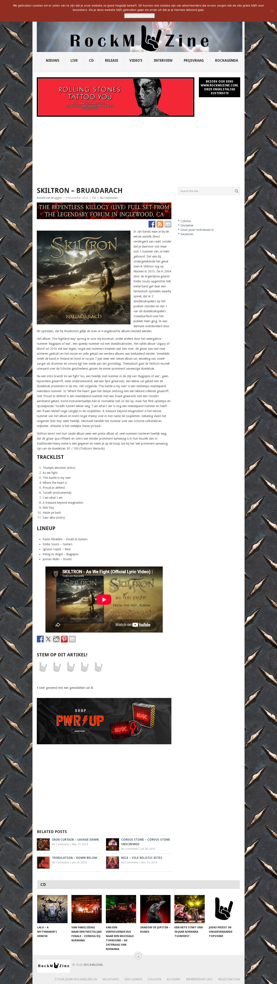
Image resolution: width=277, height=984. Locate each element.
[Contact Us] (167, 224)
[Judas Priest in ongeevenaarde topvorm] (224, 909)
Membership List (199, 979)
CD (91, 60)
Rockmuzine (93, 964)
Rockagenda (226, 60)
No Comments (109, 197)
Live (74, 60)
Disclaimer (187, 225)
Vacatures (186, 234)
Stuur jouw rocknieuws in (197, 229)
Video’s (135, 60)
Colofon (185, 221)
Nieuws (52, 60)
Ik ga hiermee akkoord (140, 16)
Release (111, 60)
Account (174, 979)
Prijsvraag (194, 60)
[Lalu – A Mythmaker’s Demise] (52, 909)
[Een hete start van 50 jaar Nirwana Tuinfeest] (189, 909)
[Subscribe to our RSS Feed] (159, 224)
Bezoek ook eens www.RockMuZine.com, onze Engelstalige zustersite (219, 87)
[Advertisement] (138, 149)
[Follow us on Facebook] (151, 224)
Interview (163, 60)
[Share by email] (72, 639)
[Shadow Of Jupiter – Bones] (155, 909)
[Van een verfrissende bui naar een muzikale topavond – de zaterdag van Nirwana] (121, 909)
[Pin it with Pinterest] (64, 639)
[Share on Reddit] (56, 639)
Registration (229, 979)
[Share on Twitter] (48, 639)
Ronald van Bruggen (49, 197)
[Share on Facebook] (40, 639)
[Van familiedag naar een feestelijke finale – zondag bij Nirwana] (86, 909)
